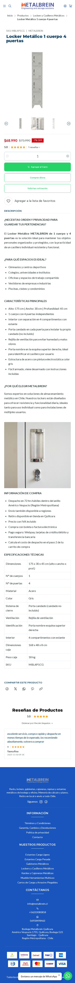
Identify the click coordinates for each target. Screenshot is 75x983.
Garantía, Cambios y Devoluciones (37, 827)
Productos (23, 16)
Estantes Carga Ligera (37, 854)
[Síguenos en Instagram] (41, 801)
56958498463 (37, 920)
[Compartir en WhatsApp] (24, 689)
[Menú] (4, 6)
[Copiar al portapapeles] (41, 689)
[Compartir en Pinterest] (32, 689)
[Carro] (70, 6)
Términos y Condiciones (37, 823)
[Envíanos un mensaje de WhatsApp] (67, 976)
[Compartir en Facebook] (7, 689)
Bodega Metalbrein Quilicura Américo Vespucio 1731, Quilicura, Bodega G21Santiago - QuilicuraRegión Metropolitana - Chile (37, 933)
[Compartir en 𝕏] (15, 689)
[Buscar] (9, 6)
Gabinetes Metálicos (37, 863)
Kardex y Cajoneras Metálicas (37, 873)
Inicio (10, 16)
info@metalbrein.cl (37, 903)
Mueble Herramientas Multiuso (37, 877)
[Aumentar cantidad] (68, 156)
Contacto (37, 837)
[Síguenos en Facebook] (46, 801)
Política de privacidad (37, 832)
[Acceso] (65, 6)
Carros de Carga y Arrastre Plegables (37, 882)
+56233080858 (37, 912)
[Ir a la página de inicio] (37, 6)
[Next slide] (68, 123)
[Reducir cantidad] (7, 156)
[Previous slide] (6, 123)
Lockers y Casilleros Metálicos (48, 16)
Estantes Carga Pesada (37, 859)
